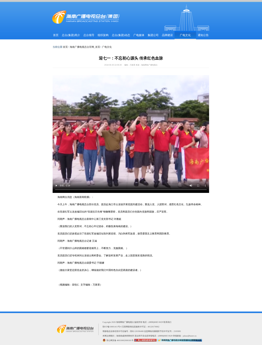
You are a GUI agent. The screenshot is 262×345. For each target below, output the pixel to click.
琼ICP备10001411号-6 (112, 327)
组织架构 (103, 35)
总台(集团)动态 (121, 35)
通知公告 (203, 35)
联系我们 (167, 322)
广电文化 (185, 35)
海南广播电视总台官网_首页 (85, 47)
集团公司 (153, 35)
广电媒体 (138, 35)
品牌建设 (167, 35)
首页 (56, 35)
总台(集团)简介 (71, 35)
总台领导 (88, 35)
